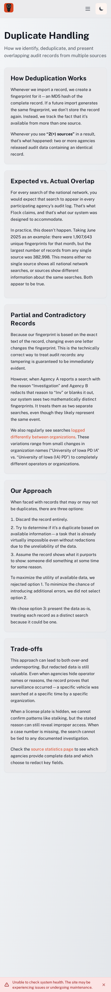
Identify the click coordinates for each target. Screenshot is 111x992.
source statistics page (52, 749)
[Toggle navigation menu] (87, 8)
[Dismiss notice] (104, 985)
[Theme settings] (101, 8)
